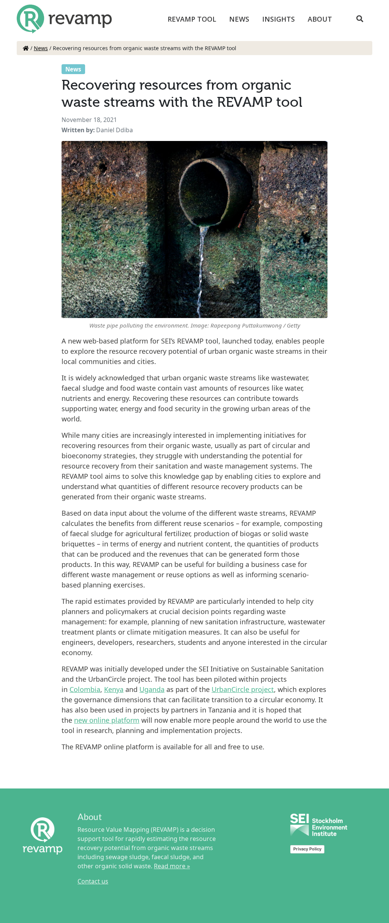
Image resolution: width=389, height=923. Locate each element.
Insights (278, 19)
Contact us (92, 881)
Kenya (113, 689)
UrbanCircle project (243, 689)
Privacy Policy (307, 849)
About (320, 19)
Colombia (85, 689)
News (239, 19)
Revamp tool (192, 19)
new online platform (106, 720)
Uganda (151, 689)
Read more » (172, 866)
